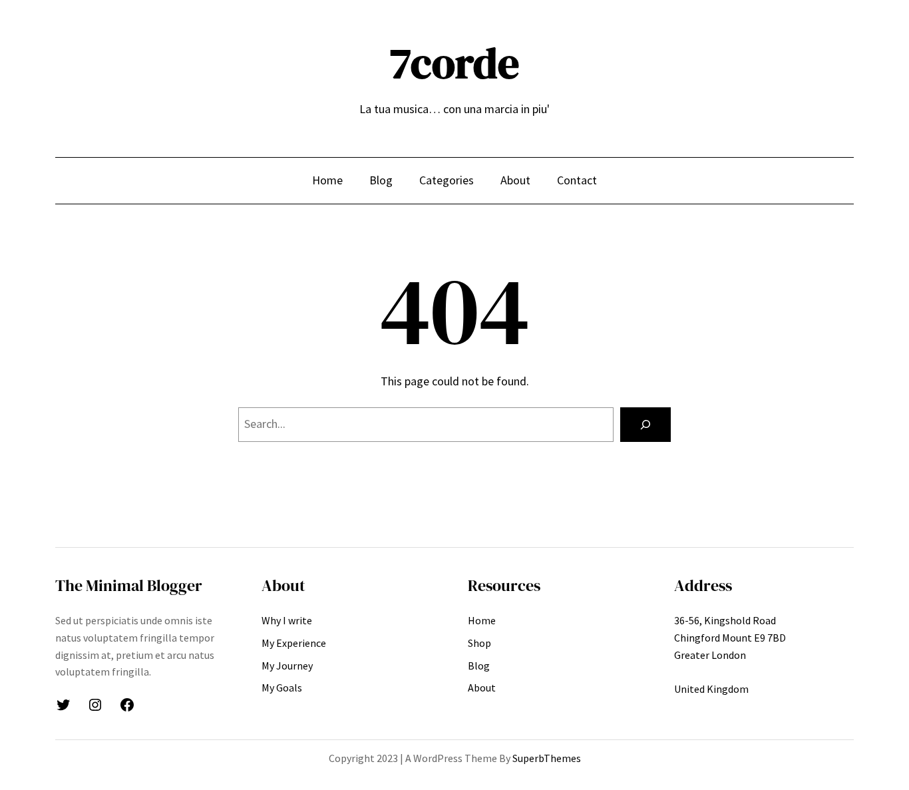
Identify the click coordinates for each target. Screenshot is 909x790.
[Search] (645, 424)
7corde (454, 63)
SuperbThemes (546, 758)
